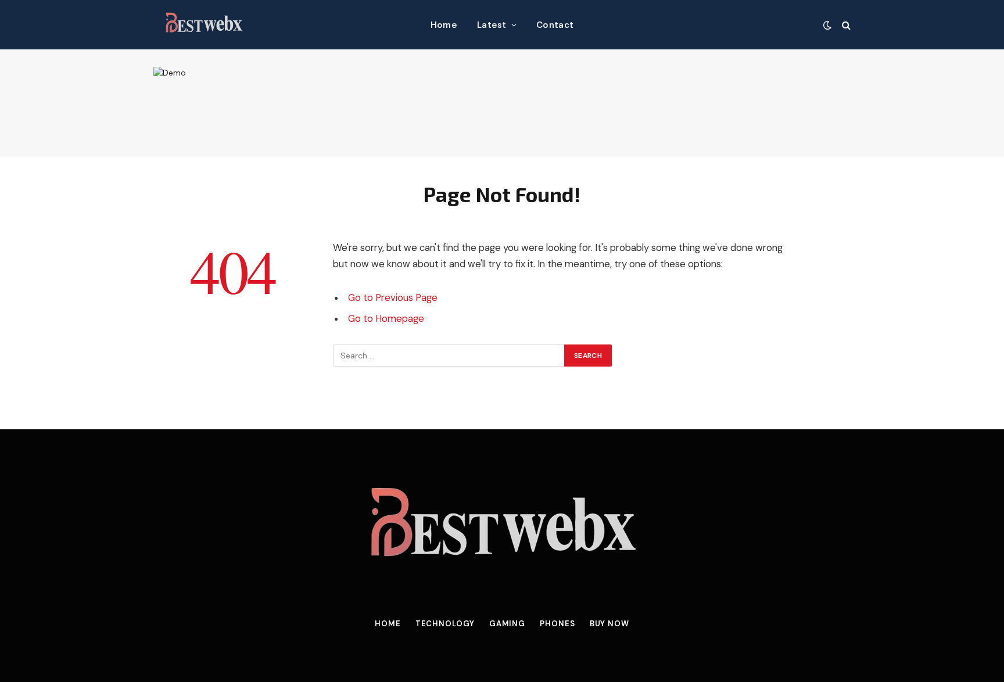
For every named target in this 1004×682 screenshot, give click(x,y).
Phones (557, 624)
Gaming (507, 624)
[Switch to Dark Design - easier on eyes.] (827, 25)
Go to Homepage (386, 319)
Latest (492, 25)
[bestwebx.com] (203, 24)
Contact (554, 25)
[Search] (845, 25)
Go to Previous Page (393, 298)
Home (444, 25)
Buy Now (609, 624)
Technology (445, 624)
